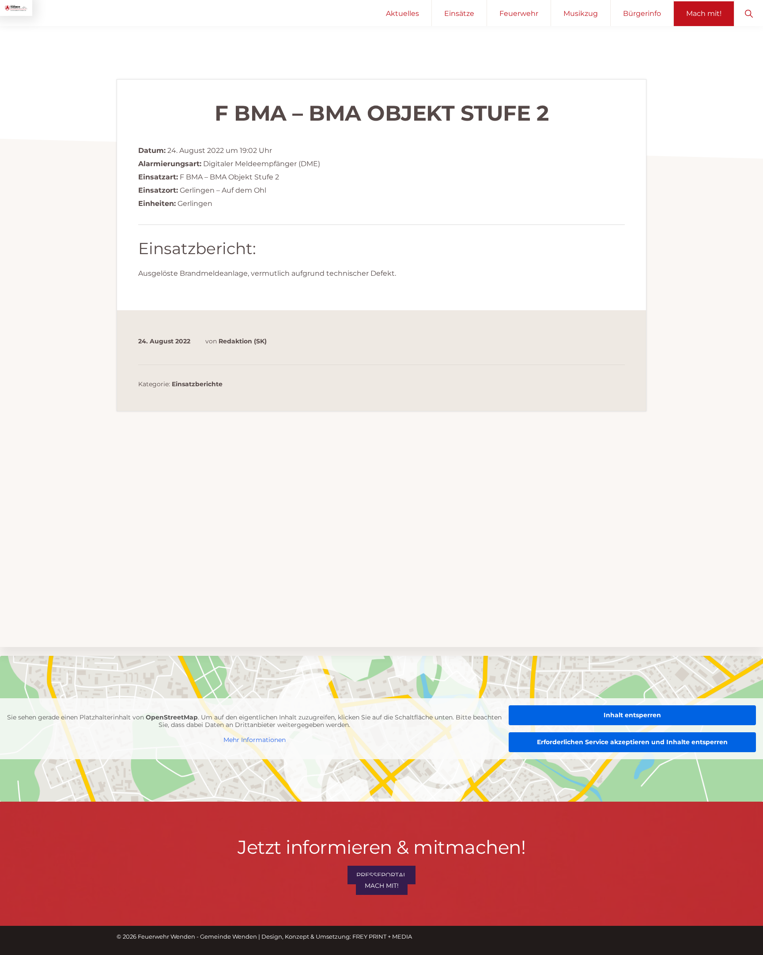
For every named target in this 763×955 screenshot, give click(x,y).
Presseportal (381, 875)
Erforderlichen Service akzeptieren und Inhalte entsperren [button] (632, 742)
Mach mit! (382, 886)
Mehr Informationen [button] (254, 739)
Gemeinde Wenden (228, 936)
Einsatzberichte (197, 384)
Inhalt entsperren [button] (632, 715)
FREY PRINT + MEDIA (382, 936)
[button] (748, 13)
